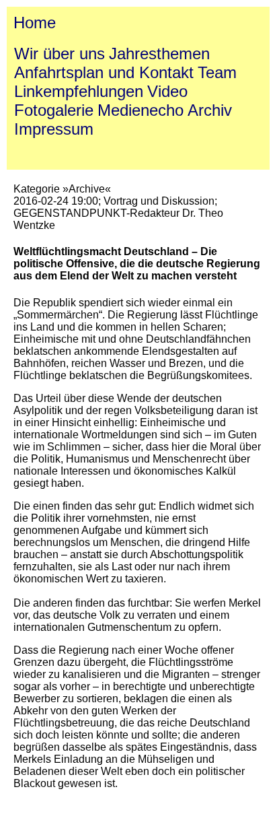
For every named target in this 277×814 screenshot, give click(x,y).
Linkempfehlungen (78, 91)
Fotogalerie (53, 110)
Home (34, 22)
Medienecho (140, 110)
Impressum (53, 129)
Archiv (210, 110)
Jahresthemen (159, 53)
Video (167, 91)
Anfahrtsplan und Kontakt (104, 72)
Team (217, 72)
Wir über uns (59, 53)
